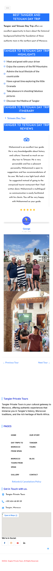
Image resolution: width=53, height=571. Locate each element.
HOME (13, 435)
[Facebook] (4, 543)
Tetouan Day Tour (16, 118)
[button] (26, 118)
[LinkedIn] (24, 543)
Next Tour (44, 362)
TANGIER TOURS (33, 445)
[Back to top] (48, 549)
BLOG (32, 459)
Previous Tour (11, 362)
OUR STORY (34, 435)
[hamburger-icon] (7, 8)
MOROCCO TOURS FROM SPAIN (17, 463)
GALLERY (15, 475)
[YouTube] (17, 543)
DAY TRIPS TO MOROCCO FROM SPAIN (17, 447)
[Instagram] (11, 543)
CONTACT (33, 475)
